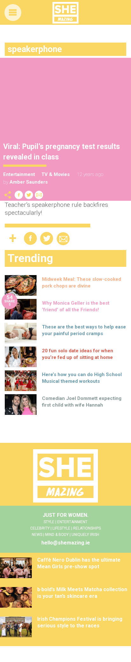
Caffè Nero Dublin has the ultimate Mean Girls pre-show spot (79, 563)
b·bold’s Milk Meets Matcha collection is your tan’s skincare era (82, 592)
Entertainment (19, 174)
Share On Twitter (28, 195)
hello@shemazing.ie (65, 543)
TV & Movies (55, 174)
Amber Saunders (29, 182)
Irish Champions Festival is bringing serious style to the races (79, 622)
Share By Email (39, 195)
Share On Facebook (18, 195)
